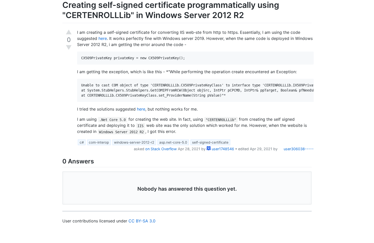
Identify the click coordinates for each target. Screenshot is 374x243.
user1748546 (222, 149)
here (102, 38)
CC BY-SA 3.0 (141, 220)
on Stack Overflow (161, 149)
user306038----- (298, 149)
